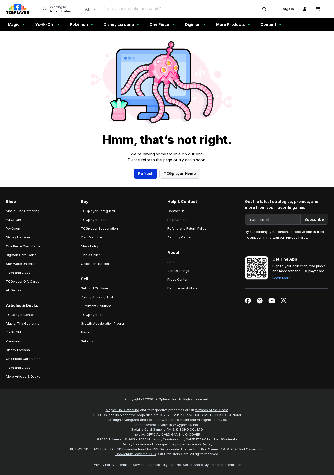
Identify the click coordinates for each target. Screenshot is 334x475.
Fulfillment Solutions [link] (96, 306)
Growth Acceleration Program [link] (104, 323)
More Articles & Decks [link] (23, 376)
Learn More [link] (281, 278)
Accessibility (157, 465)
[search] (179, 8)
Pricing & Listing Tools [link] (98, 297)
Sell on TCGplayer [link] (95, 288)
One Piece (159, 24)
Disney (207, 444)
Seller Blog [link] (89, 341)
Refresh (145, 173)
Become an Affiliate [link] (182, 288)
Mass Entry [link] (89, 246)
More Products (230, 24)
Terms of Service (131, 465)
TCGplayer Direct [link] (94, 220)
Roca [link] (85, 332)
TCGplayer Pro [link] (92, 315)
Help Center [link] (176, 220)
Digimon (192, 24)
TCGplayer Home (180, 173)
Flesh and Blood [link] (18, 272)
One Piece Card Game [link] (23, 246)
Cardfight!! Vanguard (123, 420)
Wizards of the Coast (211, 410)
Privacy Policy (296, 237)
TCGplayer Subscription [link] (99, 228)
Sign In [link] (288, 9)
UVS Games (161, 449)
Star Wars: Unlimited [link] (21, 264)
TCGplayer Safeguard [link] (98, 211)
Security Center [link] (179, 237)
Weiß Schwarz (158, 420)
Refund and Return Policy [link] (186, 228)
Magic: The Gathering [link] (22, 211)
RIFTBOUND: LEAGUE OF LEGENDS (96, 449)
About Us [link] (174, 262)
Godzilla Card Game (146, 429)
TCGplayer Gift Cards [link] (22, 281)
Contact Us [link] (176, 211)
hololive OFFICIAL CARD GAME (157, 434)
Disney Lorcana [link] (18, 237)
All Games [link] (13, 290)
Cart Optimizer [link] (92, 237)
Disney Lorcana (118, 24)
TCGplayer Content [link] (21, 315)
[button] (264, 9)
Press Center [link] (177, 279)
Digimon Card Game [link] (21, 255)
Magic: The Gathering (122, 410)
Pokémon (79, 24)
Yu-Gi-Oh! (44, 24)
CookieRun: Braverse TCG (135, 454)
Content (268, 24)
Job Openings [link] (178, 271)
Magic (14, 24)
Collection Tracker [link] (95, 264)
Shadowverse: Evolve (151, 425)
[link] (17, 9)
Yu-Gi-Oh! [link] (13, 220)
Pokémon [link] (13, 228)
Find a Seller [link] (90, 255)
